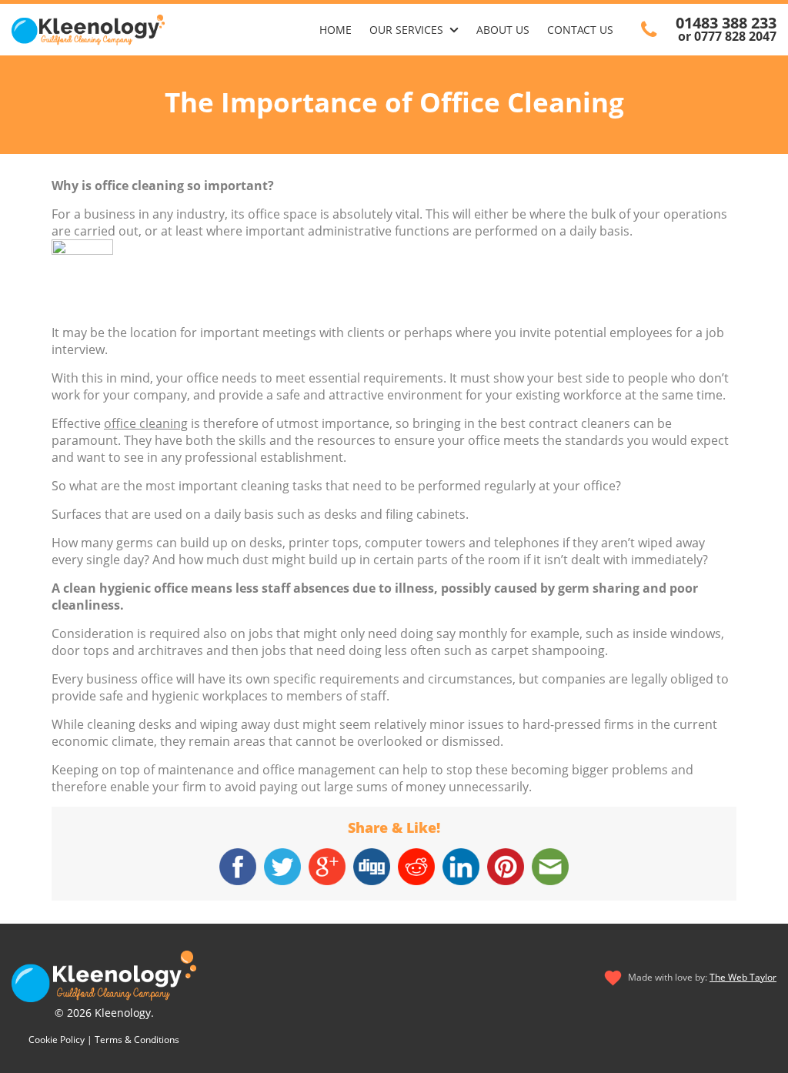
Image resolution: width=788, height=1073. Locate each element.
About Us (502, 29)
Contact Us (580, 29)
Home (335, 29)
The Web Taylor (743, 977)
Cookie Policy (56, 1039)
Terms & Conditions (137, 1039)
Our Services (406, 29)
